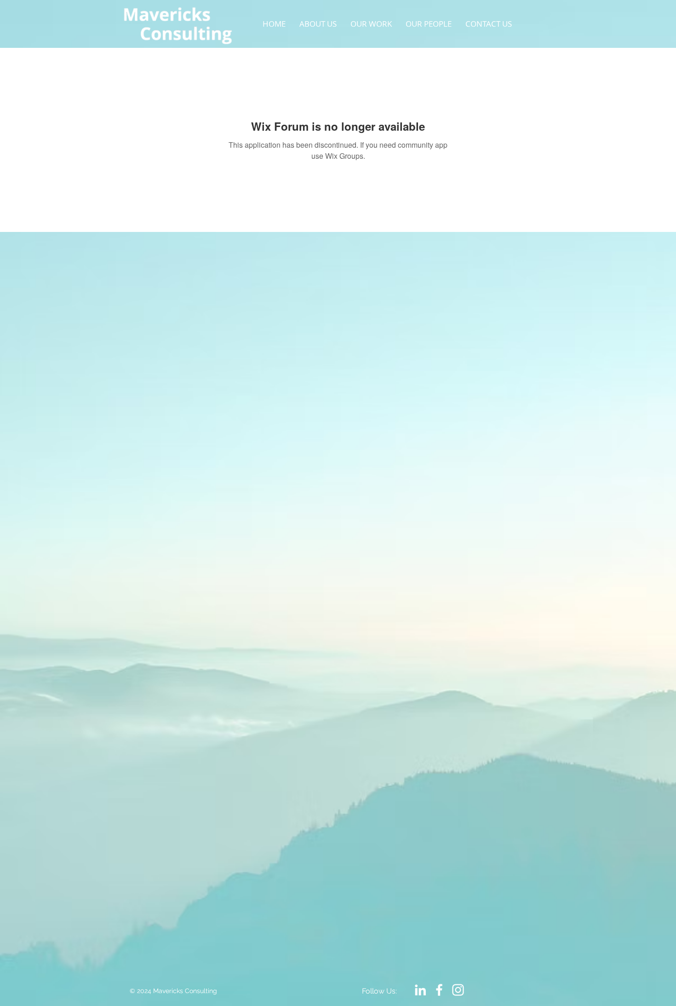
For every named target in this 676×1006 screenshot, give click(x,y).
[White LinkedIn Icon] (420, 990)
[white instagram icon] (458, 990)
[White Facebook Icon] (439, 990)
